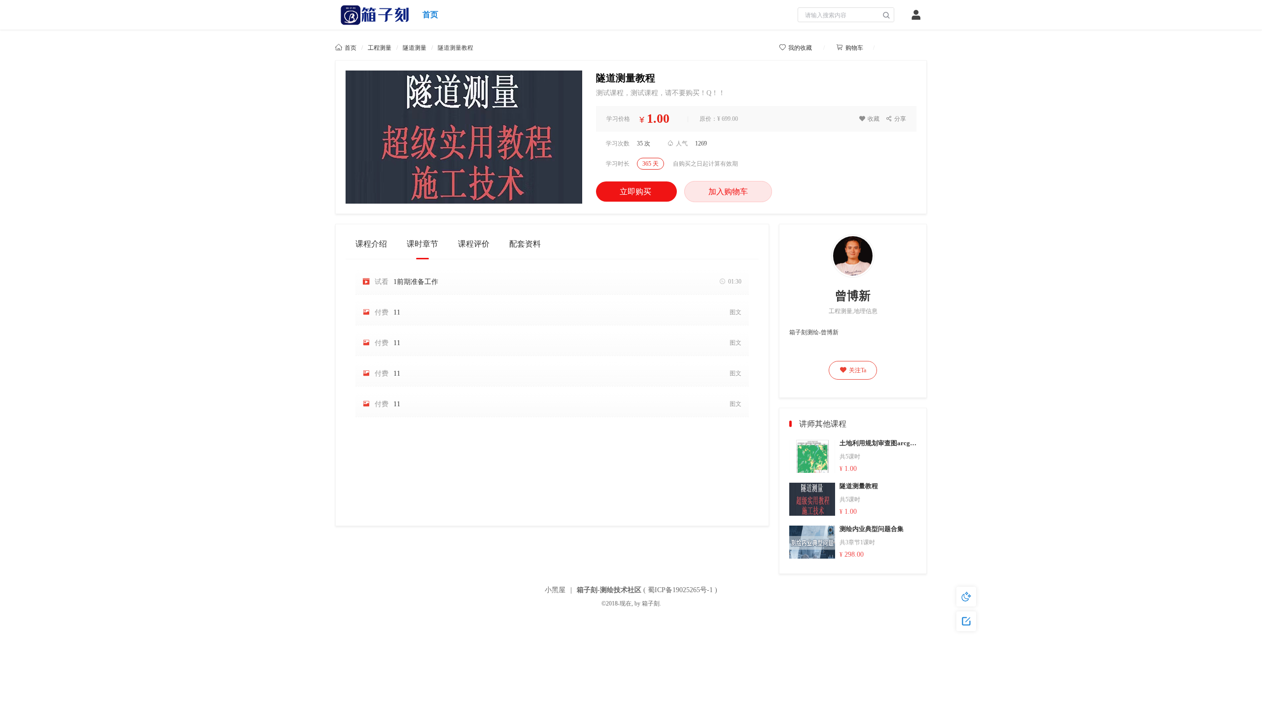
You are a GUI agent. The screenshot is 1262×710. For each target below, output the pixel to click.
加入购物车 (728, 191)
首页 (430, 14)
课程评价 (474, 244)
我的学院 (905, 47)
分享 (896, 118)
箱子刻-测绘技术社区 (609, 590)
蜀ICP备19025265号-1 (680, 590)
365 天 (650, 163)
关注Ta (853, 370)
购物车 (849, 47)
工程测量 (379, 47)
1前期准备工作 (415, 281)
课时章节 (422, 244)
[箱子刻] (375, 15)
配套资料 (525, 244)
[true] (886, 15)
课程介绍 (371, 244)
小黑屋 (555, 590)
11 (396, 312)
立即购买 (636, 191)
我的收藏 (796, 47)
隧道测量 (414, 47)
